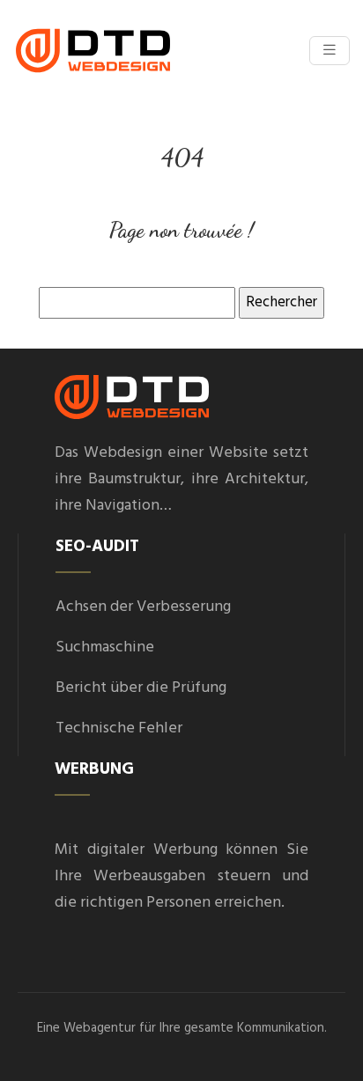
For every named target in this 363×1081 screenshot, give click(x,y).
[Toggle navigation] (329, 50)
